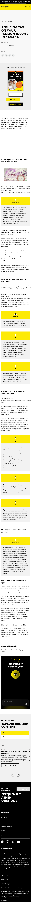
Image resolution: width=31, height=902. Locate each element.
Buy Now (12, 99)
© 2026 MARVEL (5, 900)
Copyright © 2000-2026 (7, 891)
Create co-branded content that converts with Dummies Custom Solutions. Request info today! (15, 2)
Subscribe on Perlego (15, 104)
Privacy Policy (4, 879)
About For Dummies (6, 818)
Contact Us (4, 822)
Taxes (3, 652)
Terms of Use (4, 875)
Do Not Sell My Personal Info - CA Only (11, 888)
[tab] (15, 733)
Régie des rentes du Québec (13, 634)
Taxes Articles (7, 21)
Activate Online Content (7, 826)
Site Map (3, 830)
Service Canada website (12, 602)
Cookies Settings (5, 884)
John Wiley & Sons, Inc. (21, 891)
